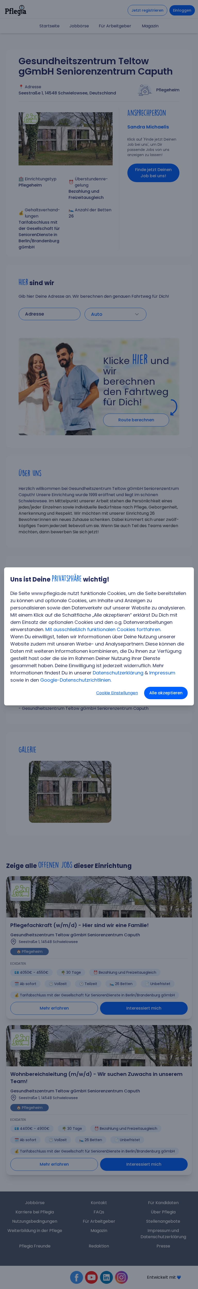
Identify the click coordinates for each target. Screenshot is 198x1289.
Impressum (162, 673)
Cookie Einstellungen (117, 693)
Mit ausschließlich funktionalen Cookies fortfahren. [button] (103, 629)
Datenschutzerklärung (118, 673)
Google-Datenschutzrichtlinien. (75, 680)
